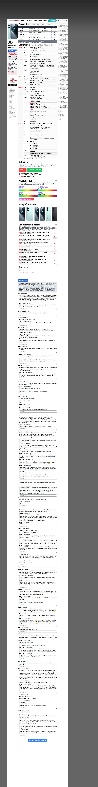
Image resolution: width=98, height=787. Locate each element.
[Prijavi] (51, 29)
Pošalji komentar (23, 280)
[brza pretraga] (58, 20)
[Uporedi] (55, 233)
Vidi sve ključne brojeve (25, 199)
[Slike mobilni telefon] (22, 214)
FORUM (45, 20)
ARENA (35, 20)
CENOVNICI (29, 20)
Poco (9, 40)
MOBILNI (23, 20)
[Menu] (66, 20)
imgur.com (26, 290)
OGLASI (40, 20)
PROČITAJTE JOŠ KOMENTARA (39, 740)
